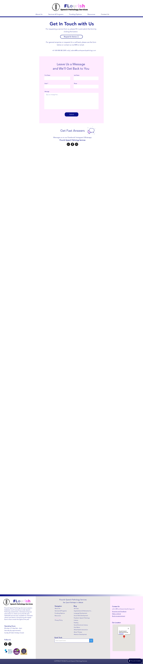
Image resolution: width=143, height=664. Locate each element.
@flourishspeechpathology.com (85, 50)
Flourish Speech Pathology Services (72, 140)
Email (46, 83)
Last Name (76, 75)
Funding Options (60, 613)
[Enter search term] (91, 640)
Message (47, 91)
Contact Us (58, 618)
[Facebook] (72, 144)
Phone (75, 83)
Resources (58, 615)
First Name (47, 75)
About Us (57, 608)
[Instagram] (76, 144)
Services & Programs (61, 611)
